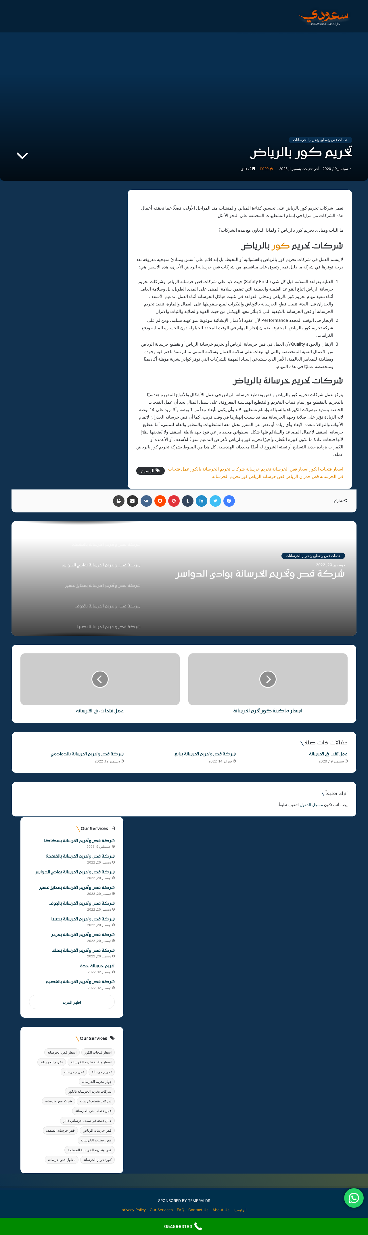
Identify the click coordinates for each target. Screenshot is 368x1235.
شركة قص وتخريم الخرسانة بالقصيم (80, 982)
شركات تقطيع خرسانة (96, 1101)
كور (281, 246)
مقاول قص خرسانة (61, 1159)
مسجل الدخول (311, 804)
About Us (220, 1209)
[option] (184, 578)
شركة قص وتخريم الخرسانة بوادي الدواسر (260, 574)
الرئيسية (240, 1209)
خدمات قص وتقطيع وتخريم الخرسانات (320, 140)
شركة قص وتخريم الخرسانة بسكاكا (79, 841)
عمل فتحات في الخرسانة (93, 1111)
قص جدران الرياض (302, 476)
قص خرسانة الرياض (266, 476)
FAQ (180, 1209)
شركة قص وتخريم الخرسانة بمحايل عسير (77, 888)
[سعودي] (323, 16)
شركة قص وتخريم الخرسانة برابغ (205, 754)
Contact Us (198, 1209)
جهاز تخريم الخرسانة (97, 1081)
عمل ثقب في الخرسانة (328, 754)
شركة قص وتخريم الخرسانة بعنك (83, 950)
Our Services (161, 1209)
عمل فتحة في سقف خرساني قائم (87, 1120)
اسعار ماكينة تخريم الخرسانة (91, 1062)
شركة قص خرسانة (58, 1101)
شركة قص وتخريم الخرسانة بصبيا (83, 919)
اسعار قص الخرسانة (290, 469)
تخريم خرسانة (258, 469)
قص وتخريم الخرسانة (96, 1140)
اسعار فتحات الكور (326, 469)
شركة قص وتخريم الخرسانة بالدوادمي (87, 754)
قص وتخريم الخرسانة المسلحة (90, 1150)
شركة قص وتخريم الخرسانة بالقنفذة (80, 856)
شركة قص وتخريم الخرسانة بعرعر (83, 935)
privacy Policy (134, 1209)
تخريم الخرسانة (52, 1062)
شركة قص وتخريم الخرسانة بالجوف (82, 903)
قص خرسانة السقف (60, 1130)
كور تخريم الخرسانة (230, 476)
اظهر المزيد (72, 1002)
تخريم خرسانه (74, 1072)
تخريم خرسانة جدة (97, 966)
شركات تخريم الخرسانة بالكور (218, 469)
